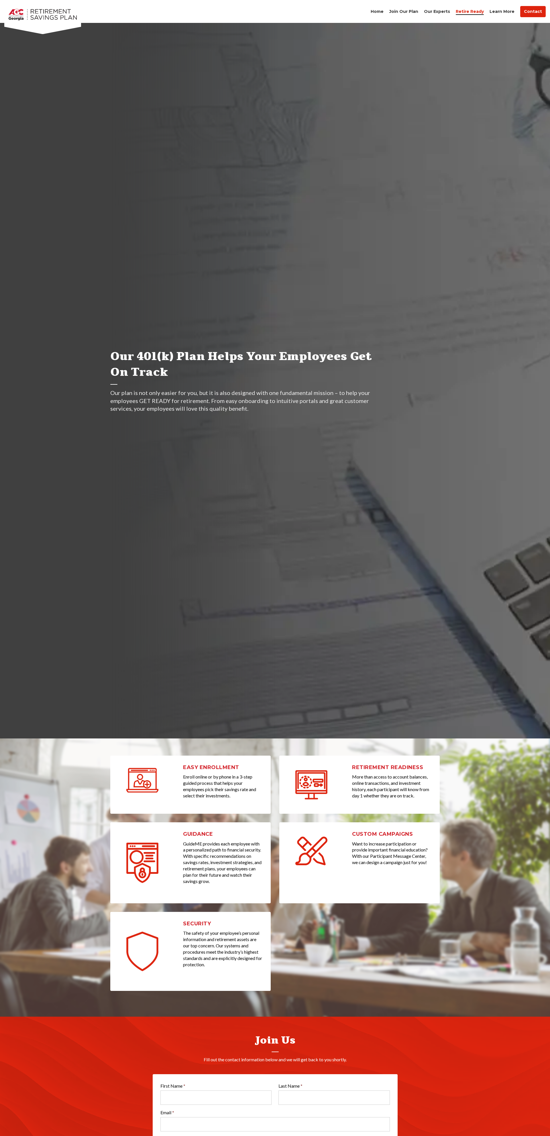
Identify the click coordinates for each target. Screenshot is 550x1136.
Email (167, 1112)
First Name (172, 1085)
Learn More (502, 11)
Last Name (290, 1085)
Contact (533, 11)
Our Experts (437, 11)
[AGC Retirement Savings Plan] (43, 11)
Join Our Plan (403, 11)
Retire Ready (470, 11)
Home (377, 11)
